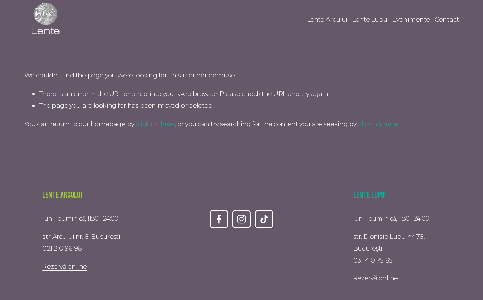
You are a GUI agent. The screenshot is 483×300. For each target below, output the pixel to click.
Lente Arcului (327, 19)
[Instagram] (241, 219)
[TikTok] (264, 219)
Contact (447, 19)
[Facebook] (219, 219)
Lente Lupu (369, 19)
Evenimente (411, 19)
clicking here (155, 124)
